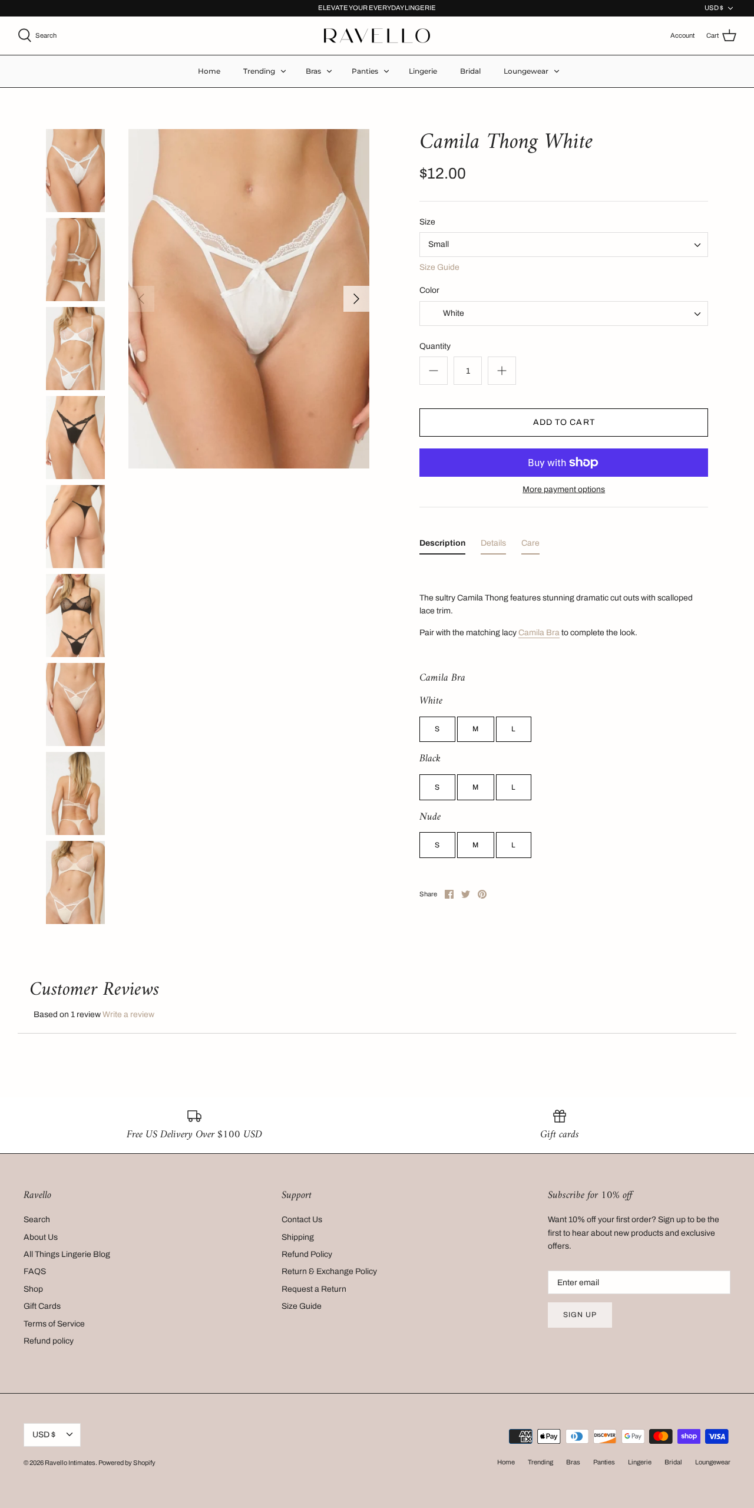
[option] (248, 299)
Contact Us (302, 1219)
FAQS (35, 1271)
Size (427, 221)
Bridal (470, 71)
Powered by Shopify (127, 1462)
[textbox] (452, 313)
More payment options (563, 489)
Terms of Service (54, 1323)
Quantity (435, 346)
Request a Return (314, 1289)
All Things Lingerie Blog (67, 1254)
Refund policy (49, 1341)
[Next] (356, 299)
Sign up (580, 1315)
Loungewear (526, 71)
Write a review (128, 1014)
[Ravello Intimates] (377, 35)
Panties (365, 71)
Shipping (298, 1237)
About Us (41, 1237)
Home (209, 71)
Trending (259, 71)
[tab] (442, 546)
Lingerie (423, 71)
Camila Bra (539, 632)
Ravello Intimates (70, 1462)
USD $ (714, 7)
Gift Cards (42, 1306)
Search (37, 1219)
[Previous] (141, 299)
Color (429, 290)
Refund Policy (307, 1254)
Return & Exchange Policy (329, 1271)
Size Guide (439, 267)
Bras (313, 71)
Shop (33, 1289)
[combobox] (563, 244)
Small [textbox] (438, 244)
